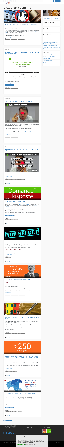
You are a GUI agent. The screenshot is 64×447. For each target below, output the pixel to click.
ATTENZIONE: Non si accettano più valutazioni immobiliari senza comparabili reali (21, 25)
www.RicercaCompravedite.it (26, 131)
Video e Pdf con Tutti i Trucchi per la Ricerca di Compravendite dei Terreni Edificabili (22, 52)
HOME (31, 3)
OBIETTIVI (40, 3)
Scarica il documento (9, 84)
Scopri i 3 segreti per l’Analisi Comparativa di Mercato (19, 242)
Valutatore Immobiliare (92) (48, 54)
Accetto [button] (19, 444)
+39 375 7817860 (27, 429)
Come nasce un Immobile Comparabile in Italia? (18, 279)
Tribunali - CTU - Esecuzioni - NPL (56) (49, 56)
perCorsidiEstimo (47, 23)
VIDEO (49, 3)
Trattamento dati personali (9, 434)
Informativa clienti (8, 435)
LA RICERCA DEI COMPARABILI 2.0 (25, 204)
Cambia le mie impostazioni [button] (30, 444)
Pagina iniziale (47, 18)
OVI (43, 3)
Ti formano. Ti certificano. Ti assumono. (50, 45)
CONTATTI (59, 3)
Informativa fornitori (8, 436)
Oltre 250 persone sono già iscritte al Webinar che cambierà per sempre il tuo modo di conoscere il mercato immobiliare (21, 356)
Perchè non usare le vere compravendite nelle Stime (19, 101)
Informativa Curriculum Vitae (9, 438)
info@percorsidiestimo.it (28, 431)
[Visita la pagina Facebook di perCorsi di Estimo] (5, 1)
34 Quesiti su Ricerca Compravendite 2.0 (16, 201)
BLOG (46, 3)
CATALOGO (35, 3)
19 (14, 407)
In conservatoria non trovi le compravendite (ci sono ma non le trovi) (21, 150)
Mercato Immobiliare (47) (47, 58)
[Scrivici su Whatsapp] (31, 429)
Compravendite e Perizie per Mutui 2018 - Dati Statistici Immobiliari (20, 394)
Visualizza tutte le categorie (48, 64)
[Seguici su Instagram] (10, 1)
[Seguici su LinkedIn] (7, 1)
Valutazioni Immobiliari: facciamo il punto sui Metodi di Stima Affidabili (22, 318)
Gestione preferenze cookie (9, 439)
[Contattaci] (14, 1)
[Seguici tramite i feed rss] (12, 1)
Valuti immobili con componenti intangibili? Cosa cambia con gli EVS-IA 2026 (51, 40)
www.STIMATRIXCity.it (9, 174)
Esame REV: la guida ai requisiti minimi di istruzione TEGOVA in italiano (50, 36)
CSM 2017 (34, 31)
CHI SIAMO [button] (53, 3)
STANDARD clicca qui (25, 174)
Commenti (8, 43)
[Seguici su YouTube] (9, 1)
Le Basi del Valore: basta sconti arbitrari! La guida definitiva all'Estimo (50, 43)
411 (15, 84)
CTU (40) (44, 62)
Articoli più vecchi (7, 420)
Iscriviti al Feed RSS (47, 29)
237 (15, 215)
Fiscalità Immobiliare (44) (47, 60)
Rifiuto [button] (23, 444)
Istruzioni (53, 29)
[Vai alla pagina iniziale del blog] (51, 13)
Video (57, 18)
